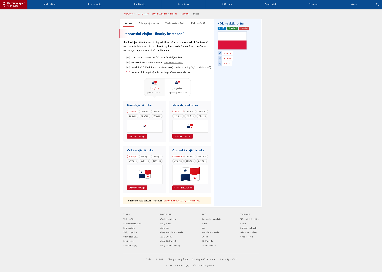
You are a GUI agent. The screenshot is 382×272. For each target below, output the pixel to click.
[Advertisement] (237, 87)
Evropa (205, 236)
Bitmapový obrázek (149, 23)
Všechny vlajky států (132, 223)
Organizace (183, 4)
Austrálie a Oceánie (210, 232)
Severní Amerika (159, 14)
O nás (354, 4)
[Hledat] (377, 4)
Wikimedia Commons (173, 62)
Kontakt (159, 259)
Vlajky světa (12, 6)
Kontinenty (139, 4)
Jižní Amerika (207, 241)
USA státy (227, 4)
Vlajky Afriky (165, 223)
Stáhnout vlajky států (249, 219)
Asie (203, 228)
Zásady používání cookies (204, 259)
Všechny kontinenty (169, 219)
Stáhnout (314, 4)
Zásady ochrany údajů (178, 259)
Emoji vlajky (128, 241)
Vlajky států (50, 4)
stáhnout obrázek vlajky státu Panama (181, 201)
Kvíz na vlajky (94, 4)
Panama (173, 14)
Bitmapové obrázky (248, 228)
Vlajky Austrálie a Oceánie (171, 232)
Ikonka (128, 23)
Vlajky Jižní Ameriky (168, 241)
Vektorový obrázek (175, 23)
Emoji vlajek (270, 4)
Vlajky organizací (130, 232)
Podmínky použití (228, 259)
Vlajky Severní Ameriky (170, 245)
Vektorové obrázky (248, 232)
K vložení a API (198, 23)
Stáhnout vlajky (130, 245)
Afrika (204, 223)
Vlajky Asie (165, 228)
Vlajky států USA (130, 236)
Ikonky (243, 223)
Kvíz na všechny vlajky (211, 219)
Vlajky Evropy (166, 236)
